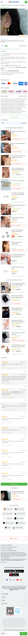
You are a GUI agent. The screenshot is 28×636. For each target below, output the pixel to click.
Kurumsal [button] (4, 597)
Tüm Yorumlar (14, 484)
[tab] (14, 593)
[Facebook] (7, 579)
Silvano (3, 46)
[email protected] (13, 547)
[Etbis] (10, 611)
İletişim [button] (3, 600)
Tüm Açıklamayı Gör (14, 117)
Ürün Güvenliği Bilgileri (22, 96)
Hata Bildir (14, 538)
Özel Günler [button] (4, 603)
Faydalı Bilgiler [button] (5, 594)
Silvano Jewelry (4, 39)
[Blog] (21, 579)
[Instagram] (14, 579)
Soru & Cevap (23, 45)
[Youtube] (17, 579)
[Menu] (1, 2)
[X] (11, 579)
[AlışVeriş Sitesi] (26, 2)
